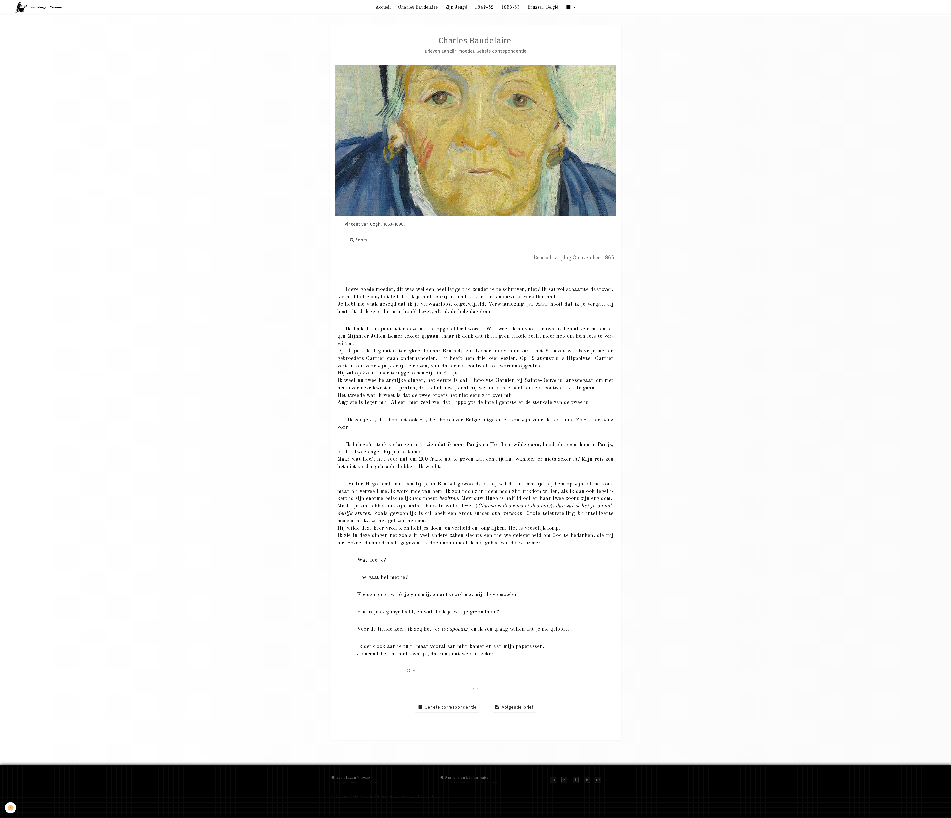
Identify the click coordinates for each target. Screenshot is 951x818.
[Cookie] (10, 807)
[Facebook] (576, 780)
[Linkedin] (564, 780)
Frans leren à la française (466, 777)
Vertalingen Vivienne (353, 777)
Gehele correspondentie (449, 707)
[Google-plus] (598, 780)
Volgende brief (516, 707)
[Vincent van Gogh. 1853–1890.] (475, 140)
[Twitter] (587, 780)
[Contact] (553, 780)
